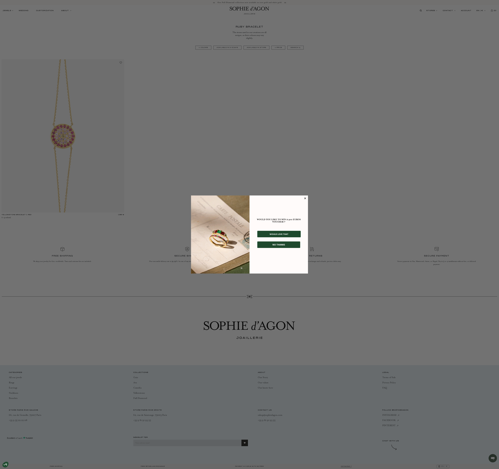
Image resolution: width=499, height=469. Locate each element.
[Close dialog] (305, 198)
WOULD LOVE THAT (279, 234)
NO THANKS (279, 244)
